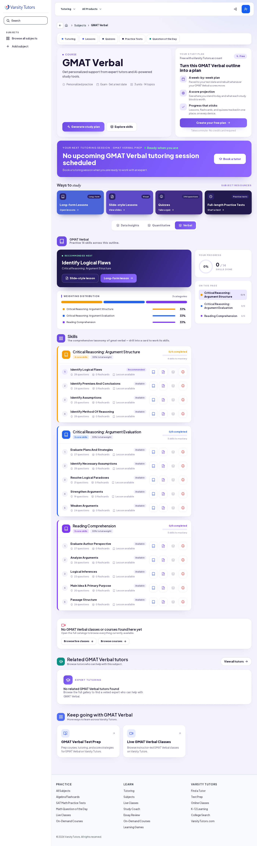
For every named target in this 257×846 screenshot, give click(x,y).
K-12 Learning (199, 809)
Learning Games (134, 827)
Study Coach (132, 809)
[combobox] (28, 20)
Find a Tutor (198, 790)
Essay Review (132, 815)
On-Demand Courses (69, 821)
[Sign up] (246, 9)
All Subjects (63, 790)
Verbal (187, 225)
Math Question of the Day (72, 809)
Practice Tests (134, 38)
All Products (89, 9)
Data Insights (130, 225)
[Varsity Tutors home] (20, 7)
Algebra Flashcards (68, 796)
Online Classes (200, 802)
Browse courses (111, 641)
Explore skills (124, 126)
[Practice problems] (183, 372)
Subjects (80, 25)
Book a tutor (232, 159)
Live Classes (63, 815)
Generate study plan (85, 126)
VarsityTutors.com (203, 821)
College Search (200, 815)
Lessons (90, 38)
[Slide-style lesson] (163, 372)
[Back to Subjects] (60, 25)
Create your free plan (211, 122)
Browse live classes (76, 641)
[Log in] (235, 9)
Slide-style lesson (82, 278)
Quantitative (161, 225)
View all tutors (234, 661)
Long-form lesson (116, 278)
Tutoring (66, 9)
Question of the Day (164, 38)
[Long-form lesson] (153, 372)
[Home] (67, 25)
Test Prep (197, 796)
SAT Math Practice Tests (71, 802)
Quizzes (110, 38)
